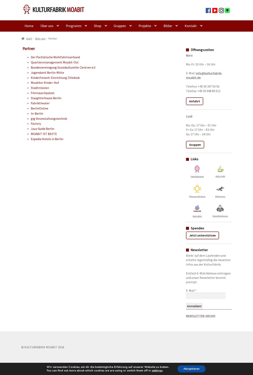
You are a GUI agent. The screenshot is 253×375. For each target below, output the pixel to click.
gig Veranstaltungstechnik (49, 119)
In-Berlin (37, 113)
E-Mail (191, 290)
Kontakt (191, 26)
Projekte (145, 26)
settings (157, 370)
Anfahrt (194, 101)
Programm (73, 26)
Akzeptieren (191, 369)
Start (29, 38)
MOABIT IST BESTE (44, 134)
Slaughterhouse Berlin (46, 98)
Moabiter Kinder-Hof (45, 83)
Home (29, 26)
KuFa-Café (220, 176)
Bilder (167, 26)
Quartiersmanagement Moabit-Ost (55, 62)
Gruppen (120, 26)
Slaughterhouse (220, 216)
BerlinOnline (39, 108)
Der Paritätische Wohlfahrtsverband (55, 57)
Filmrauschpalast (43, 93)
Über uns (46, 26)
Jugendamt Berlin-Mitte (47, 72)
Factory (36, 123)
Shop (97, 26)
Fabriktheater (40, 103)
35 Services (220, 196)
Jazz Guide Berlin (42, 129)
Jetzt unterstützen (202, 235)
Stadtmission (40, 88)
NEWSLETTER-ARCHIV (200, 316)
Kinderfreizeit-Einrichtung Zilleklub (55, 78)
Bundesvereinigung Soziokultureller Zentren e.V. (63, 67)
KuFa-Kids (197, 216)
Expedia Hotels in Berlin (47, 139)
